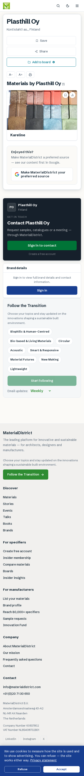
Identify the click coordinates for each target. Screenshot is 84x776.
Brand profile (12, 605)
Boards (8, 571)
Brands (8, 530)
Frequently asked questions (22, 659)
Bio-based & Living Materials (30, 341)
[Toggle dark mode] (68, 6)
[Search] (58, 6)
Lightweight (18, 369)
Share (43, 51)
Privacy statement (43, 760)
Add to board (41, 62)
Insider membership (17, 558)
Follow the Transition (25, 474)
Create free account (17, 551)
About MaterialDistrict (19, 646)
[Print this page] (30, 74)
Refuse (22, 769)
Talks (7, 517)
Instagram (29, 739)
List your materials (16, 599)
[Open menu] (77, 6)
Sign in (42, 290)
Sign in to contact (42, 245)
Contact (9, 666)
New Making (50, 359)
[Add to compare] (72, 95)
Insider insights (14, 578)
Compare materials (16, 564)
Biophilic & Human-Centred (29, 331)
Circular (64, 341)
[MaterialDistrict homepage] (16, 5)
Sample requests (14, 619)
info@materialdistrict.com (22, 687)
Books (7, 524)
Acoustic (16, 350)
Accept (61, 769)
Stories (8, 504)
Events (7, 510)
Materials (10, 497)
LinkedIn (10, 739)
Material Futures (22, 359)
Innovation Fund (14, 625)
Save (43, 41)
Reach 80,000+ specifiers (21, 612)
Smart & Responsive (44, 350)
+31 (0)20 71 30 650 (16, 694)
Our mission (11, 653)
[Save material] (65, 95)
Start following (42, 381)
